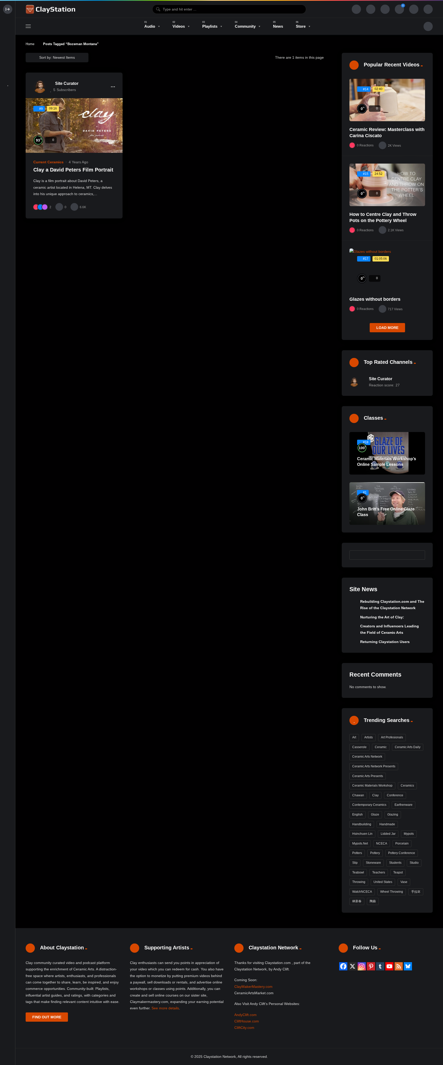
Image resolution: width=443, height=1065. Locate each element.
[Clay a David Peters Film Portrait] (74, 125)
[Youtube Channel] (389, 966)
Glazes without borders (374, 299)
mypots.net (360, 843)
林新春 (356, 901)
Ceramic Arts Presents (367, 776)
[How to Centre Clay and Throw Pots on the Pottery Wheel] (387, 185)
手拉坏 (415, 891)
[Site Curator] (39, 86)
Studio (414, 863)
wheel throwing (391, 891)
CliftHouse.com (246, 1021)
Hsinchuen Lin (362, 834)
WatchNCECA (362, 891)
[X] (352, 966)
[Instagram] (362, 966)
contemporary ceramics (369, 805)
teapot (398, 872)
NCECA (381, 843)
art (354, 737)
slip (355, 863)
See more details (165, 1008)
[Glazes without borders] (387, 269)
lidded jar (388, 834)
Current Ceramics (48, 162)
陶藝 (373, 901)
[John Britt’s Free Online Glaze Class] (387, 503)
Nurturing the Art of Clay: (382, 617)
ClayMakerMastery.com (253, 986)
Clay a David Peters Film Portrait (73, 170)
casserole (359, 747)
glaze (375, 814)
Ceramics (407, 785)
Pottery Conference (401, 853)
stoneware (373, 863)
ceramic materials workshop (372, 785)
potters (357, 853)
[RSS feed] (399, 966)
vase (403, 882)
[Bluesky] (408, 966)
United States (383, 882)
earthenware (403, 805)
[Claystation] (51, 9)
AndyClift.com (245, 1015)
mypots (409, 834)
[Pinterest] (371, 966)
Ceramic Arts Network (367, 756)
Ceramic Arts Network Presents (373, 766)
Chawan (358, 795)
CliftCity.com (244, 1028)
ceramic (381, 747)
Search (419, 555)
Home (30, 44)
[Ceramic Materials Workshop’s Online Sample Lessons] (387, 453)
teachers (378, 872)
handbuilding (361, 824)
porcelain (402, 843)
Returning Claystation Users (385, 642)
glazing (392, 814)
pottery (375, 853)
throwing (358, 882)
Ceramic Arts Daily (407, 747)
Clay (375, 795)
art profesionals (392, 737)
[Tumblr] (380, 966)
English (357, 814)
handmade (387, 824)
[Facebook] (343, 966)
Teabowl (358, 872)
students (395, 863)
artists (368, 737)
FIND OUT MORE (46, 1017)
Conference (395, 795)
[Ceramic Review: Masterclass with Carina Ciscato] (387, 100)
